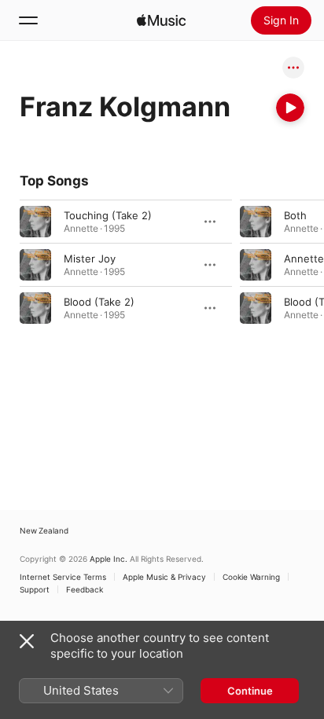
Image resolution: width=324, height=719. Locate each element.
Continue (250, 690)
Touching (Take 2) (108, 215)
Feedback (84, 589)
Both (295, 215)
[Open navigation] (28, 20)
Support (35, 589)
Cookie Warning (251, 577)
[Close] (27, 641)
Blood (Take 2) (99, 301)
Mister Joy (90, 258)
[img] (161, 20)
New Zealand (44, 530)
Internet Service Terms (63, 577)
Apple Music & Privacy (164, 577)
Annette (304, 258)
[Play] (290, 108)
